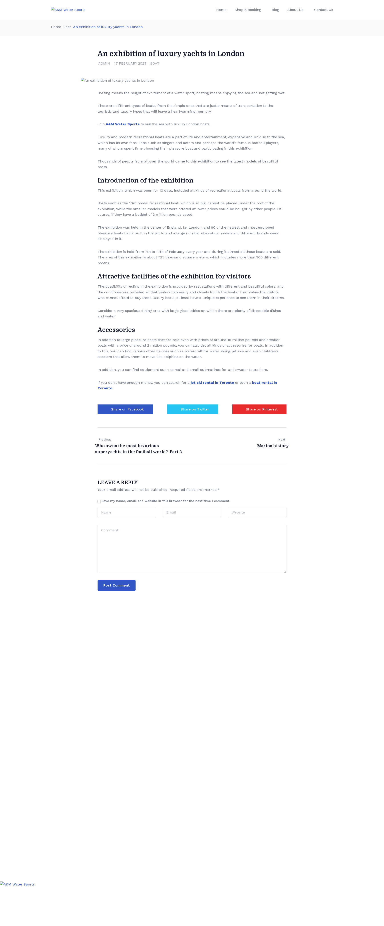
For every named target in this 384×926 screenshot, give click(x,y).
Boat (67, 27)
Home (221, 10)
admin (104, 63)
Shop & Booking (248, 10)
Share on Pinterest (262, 409)
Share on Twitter (195, 409)
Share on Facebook (127, 409)
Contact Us (323, 10)
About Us (295, 10)
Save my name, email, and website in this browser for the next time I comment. (166, 500)
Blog (275, 10)
